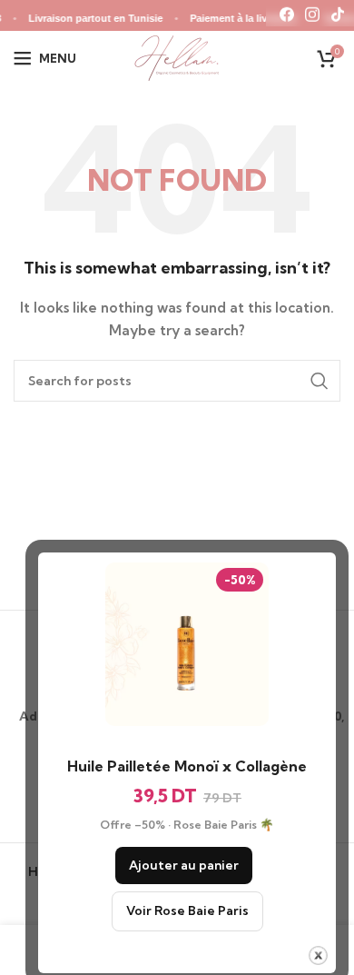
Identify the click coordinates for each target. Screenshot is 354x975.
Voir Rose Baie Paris (187, 910)
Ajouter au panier (184, 865)
